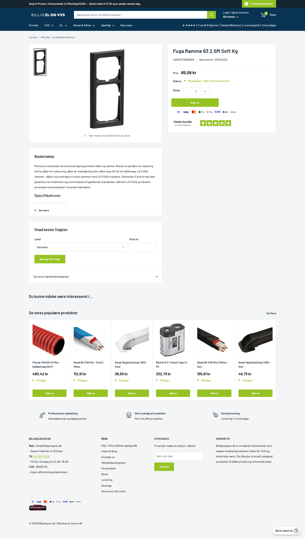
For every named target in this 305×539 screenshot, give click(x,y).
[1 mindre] (186, 91)
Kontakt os (108, 457)
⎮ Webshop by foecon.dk (68, 523)
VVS (47, 25)
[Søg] (211, 15)
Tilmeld (164, 466)
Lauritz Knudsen (183, 59)
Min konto (229, 16)
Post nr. (134, 239)
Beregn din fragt (50, 259)
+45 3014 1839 (41, 456)
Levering (106, 479)
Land (37, 239)
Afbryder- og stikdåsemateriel (57, 37)
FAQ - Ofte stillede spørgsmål (119, 445)
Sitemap (106, 485)
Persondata (108, 468)
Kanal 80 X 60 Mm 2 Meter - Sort (212, 364)
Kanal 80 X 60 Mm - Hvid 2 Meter (88, 364)
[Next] (276, 360)
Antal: (177, 90)
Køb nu (195, 102)
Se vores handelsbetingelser (51, 276)
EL (61, 25)
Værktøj (105, 25)
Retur (104, 474)
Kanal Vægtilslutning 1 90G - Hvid (131, 364)
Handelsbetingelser (113, 462)
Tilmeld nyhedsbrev (261, 3)
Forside (33, 25)
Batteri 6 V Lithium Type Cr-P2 (172, 364)
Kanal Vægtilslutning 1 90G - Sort (254, 364)
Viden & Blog (109, 451)
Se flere (272, 313)
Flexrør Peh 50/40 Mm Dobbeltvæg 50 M (45, 364)
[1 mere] (205, 91)
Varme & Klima (82, 25)
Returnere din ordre (113, 491)
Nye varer (127, 25)
